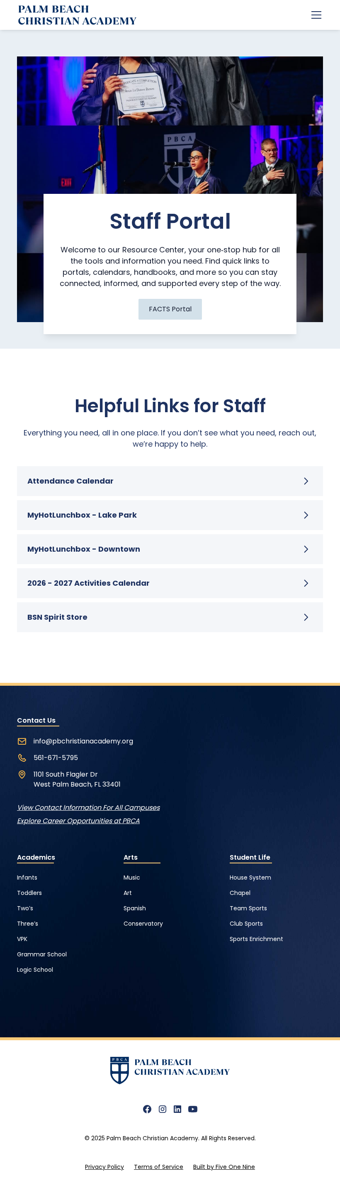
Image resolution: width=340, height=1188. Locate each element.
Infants (27, 877)
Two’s (25, 908)
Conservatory (143, 923)
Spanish (135, 908)
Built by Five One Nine (224, 1167)
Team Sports (248, 908)
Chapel (240, 893)
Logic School (35, 970)
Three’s (27, 923)
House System (250, 877)
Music (132, 877)
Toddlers (29, 893)
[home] (76, 15)
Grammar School (42, 954)
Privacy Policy (104, 1167)
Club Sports (246, 923)
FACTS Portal (170, 309)
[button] (314, 15)
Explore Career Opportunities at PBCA (78, 821)
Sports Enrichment (256, 939)
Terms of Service (158, 1167)
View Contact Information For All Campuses (88, 807)
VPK (22, 939)
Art (128, 893)
